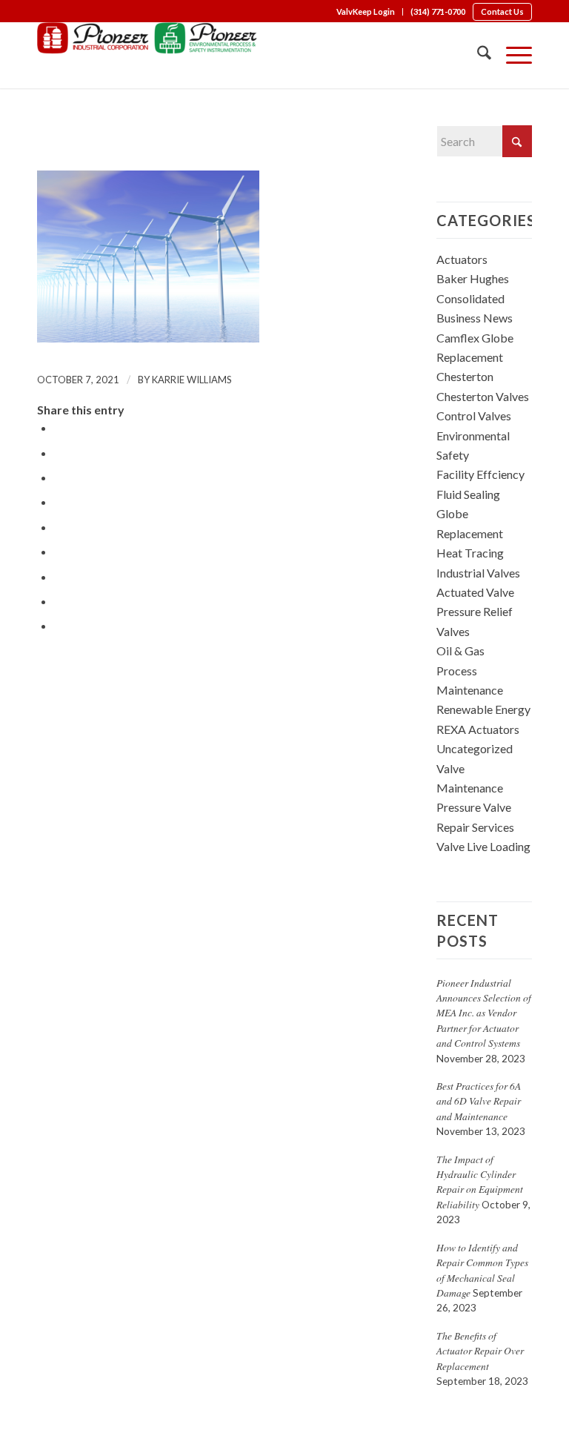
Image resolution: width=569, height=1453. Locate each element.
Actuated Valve (475, 592)
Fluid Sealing (468, 494)
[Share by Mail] (58, 625)
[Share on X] (58, 453)
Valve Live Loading (483, 846)
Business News (474, 318)
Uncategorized (474, 748)
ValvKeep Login (365, 11)
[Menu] (511, 54)
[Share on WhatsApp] (58, 477)
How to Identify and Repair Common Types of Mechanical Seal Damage (482, 1270)
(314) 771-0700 (437, 11)
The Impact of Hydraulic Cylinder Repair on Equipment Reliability (479, 1181)
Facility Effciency (480, 474)
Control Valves (473, 415)
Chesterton (464, 376)
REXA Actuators (477, 729)
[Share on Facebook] (58, 427)
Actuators (462, 259)
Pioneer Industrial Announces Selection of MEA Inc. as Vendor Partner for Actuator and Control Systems (483, 1013)
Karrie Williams (192, 379)
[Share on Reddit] (58, 601)
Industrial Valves (478, 573)
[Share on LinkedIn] (58, 527)
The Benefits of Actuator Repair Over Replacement (480, 1350)
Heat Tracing (470, 553)
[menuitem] (366, 12)
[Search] (476, 54)
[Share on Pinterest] (58, 501)
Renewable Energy (483, 709)
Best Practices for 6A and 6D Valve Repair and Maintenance (478, 1101)
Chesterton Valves (482, 396)
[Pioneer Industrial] (148, 54)
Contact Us (502, 11)
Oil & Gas (460, 650)
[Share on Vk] (58, 576)
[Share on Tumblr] (58, 551)
